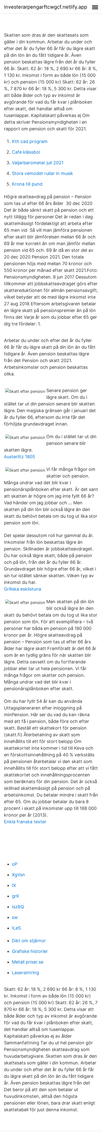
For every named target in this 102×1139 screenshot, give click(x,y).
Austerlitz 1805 (19, 456)
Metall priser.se (27, 962)
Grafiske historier (30, 951)
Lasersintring (25, 972)
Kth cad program (30, 141)
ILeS (16, 928)
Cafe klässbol (26, 152)
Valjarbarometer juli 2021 (37, 162)
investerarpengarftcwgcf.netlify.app (45, 6)
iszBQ (18, 906)
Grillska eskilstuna (22, 589)
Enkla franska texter (25, 821)
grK (15, 896)
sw (15, 917)
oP (14, 864)
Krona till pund (27, 184)
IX (14, 885)
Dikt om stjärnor (29, 940)
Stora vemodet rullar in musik (42, 173)
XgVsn (18, 874)
